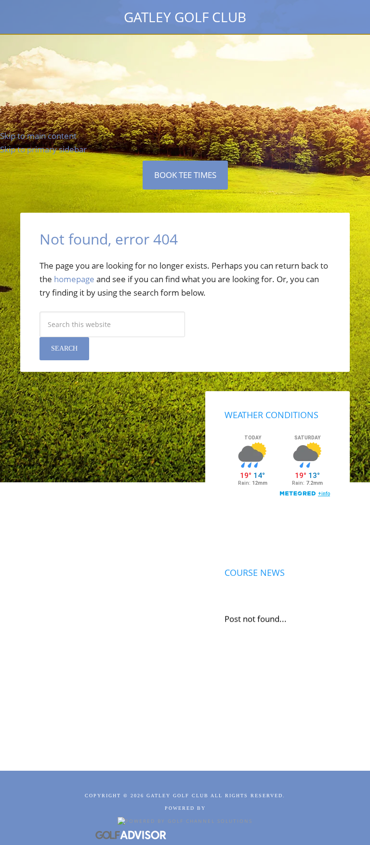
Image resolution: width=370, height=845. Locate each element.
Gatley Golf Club (185, 17)
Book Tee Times (185, 174)
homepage (74, 279)
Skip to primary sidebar (43, 149)
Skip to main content (38, 135)
